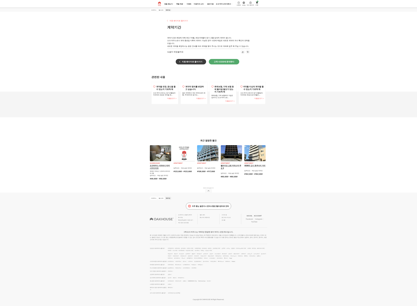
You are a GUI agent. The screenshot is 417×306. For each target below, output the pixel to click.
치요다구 (170, 254)
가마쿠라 (193, 268)
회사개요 (180, 217)
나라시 (169, 284)
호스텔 (223, 220)
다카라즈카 (171, 281)
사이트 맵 (224, 215)
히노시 (183, 258)
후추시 (246, 256)
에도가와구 (211, 256)
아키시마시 (252, 256)
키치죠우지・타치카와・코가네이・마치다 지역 (180, 248)
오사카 (169, 277)
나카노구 (249, 254)
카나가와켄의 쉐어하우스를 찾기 (158, 268)
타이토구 (199, 254)
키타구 (169, 256)
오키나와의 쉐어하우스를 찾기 (158, 293)
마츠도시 (193, 264)
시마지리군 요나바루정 (174, 293)
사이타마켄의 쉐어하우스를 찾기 (158, 261)
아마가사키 (178, 281)
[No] (248, 52)
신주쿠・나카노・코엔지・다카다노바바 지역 (234, 248)
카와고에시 (213, 261)
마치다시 (170, 258)
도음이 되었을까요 (175, 52)
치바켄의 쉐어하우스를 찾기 (157, 264)
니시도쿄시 (212, 258)
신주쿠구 (187, 254)
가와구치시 (178, 261)
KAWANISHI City (192, 281)
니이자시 (190, 261)
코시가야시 (206, 261)
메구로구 (224, 254)
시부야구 (243, 254)
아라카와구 (176, 256)
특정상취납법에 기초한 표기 (185, 220)
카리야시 (170, 271)
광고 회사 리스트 (226, 217)
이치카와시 (171, 264)
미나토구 (181, 254)
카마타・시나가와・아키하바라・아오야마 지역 (180, 250)
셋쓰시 (174, 277)
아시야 (208, 281)
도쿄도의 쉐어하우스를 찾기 (157, 248)
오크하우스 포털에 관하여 (185, 215)
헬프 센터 (202, 215)
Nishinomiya (201, 281)
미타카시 (240, 256)
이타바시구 (183, 256)
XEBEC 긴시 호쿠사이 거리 (254, 165)
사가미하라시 (186, 268)
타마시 (206, 258)
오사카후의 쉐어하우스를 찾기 (158, 277)
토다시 (184, 261)
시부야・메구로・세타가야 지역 (255, 248)
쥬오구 (176, 254)
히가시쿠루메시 (198, 258)
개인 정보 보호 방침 (183, 222)
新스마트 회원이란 (205, 217)
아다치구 (196, 256)
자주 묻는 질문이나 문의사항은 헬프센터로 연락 (210, 206)
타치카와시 (226, 256)
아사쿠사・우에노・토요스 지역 (203, 250)
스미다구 (205, 254)
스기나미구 (257, 254)
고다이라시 (220, 258)
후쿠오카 (170, 287)
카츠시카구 (203, 256)
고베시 (184, 281)
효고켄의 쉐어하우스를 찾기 (157, 281)
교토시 (169, 274)
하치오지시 (218, 256)
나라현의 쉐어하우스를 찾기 (157, 284)
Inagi (230, 258)
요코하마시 (171, 268)
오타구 (230, 254)
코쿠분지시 (190, 258)
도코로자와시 (197, 261)
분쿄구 (193, 254)
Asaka (233, 261)
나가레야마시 (186, 264)
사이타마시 (171, 261)
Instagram (258, 219)
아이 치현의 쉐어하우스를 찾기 (158, 271)
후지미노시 (221, 261)
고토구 (211, 254)
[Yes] (243, 52)
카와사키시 (178, 268)
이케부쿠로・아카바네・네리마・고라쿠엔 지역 (207, 248)
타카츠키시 (181, 277)
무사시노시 (233, 256)
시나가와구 (218, 254)
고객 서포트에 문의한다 (224, 62)
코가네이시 (177, 258)
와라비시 (227, 261)
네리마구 (190, 256)
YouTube (254, 222)
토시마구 (263, 254)
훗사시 (226, 258)
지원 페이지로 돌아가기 (179, 21)
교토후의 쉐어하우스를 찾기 (157, 274)
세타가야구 (236, 254)
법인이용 (210, 4)
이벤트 (189, 4)
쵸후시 (258, 256)
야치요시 (200, 264)
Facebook (249, 219)
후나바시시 (178, 264)
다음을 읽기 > (172, 98)
